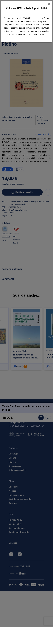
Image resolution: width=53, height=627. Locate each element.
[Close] (49, 4)
